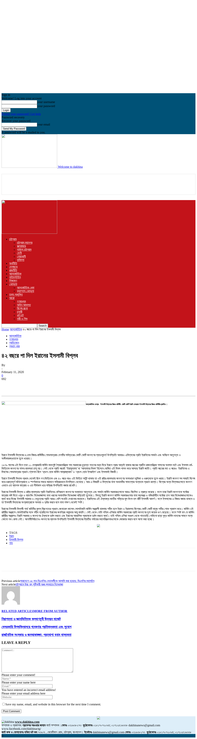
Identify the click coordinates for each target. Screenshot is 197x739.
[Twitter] (21, 385)
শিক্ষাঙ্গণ (13, 280)
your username (46, 102)
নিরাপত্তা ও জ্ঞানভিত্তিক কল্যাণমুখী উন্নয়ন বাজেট (31, 619)
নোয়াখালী (21, 256)
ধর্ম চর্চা (20, 315)
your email (43, 124)
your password (46, 106)
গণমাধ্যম (21, 301)
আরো (11, 298)
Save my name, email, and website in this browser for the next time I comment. (53, 704)
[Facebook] (8, 385)
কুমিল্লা (20, 260)
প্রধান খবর (14, 346)
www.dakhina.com (27, 721)
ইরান (11, 536)
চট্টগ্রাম (13, 239)
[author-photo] (11, 603)
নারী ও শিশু (22, 318)
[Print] (77, 385)
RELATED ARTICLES (17, 611)
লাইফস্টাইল (15, 277)
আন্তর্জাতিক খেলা (25, 287)
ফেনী (19, 253)
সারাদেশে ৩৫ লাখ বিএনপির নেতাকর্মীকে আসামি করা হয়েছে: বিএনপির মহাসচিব (57, 581)
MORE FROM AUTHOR (50, 611)
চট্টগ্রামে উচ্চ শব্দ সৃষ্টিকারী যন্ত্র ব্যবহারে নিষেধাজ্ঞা (39, 584)
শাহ (11, 543)
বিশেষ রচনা (22, 308)
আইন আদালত (24, 305)
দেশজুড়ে (13, 267)
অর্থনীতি (13, 263)
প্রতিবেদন (14, 342)
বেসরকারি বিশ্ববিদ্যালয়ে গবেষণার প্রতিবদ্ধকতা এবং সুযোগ (36, 627)
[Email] (63, 385)
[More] (91, 385)
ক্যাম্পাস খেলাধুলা (25, 291)
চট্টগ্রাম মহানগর (24, 242)
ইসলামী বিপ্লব (16, 539)
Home (5, 329)
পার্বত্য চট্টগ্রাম (24, 249)
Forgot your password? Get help (21, 114)
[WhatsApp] (49, 385)
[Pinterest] (35, 385)
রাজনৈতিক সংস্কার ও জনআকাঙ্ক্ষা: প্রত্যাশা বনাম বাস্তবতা (36, 635)
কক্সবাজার (21, 246)
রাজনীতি (13, 270)
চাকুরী (19, 311)
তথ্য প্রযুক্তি (16, 294)
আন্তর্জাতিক (15, 273)
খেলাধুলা (13, 284)
